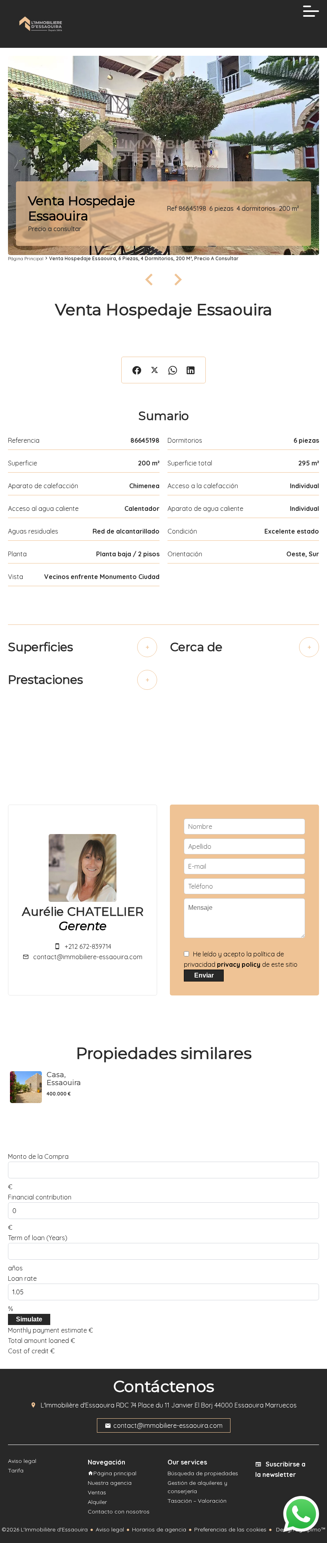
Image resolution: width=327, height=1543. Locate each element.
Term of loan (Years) (37, 1238)
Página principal (25, 258)
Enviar (204, 975)
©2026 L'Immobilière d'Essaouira (45, 1529)
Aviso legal (110, 1529)
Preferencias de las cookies (230, 1529)
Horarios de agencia (159, 1529)
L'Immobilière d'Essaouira (77, 1405)
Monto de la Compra (38, 1156)
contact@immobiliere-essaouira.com (87, 957)
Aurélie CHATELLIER (83, 912)
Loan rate (22, 1278)
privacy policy (238, 964)
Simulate (29, 1319)
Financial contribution (39, 1197)
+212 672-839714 (88, 946)
